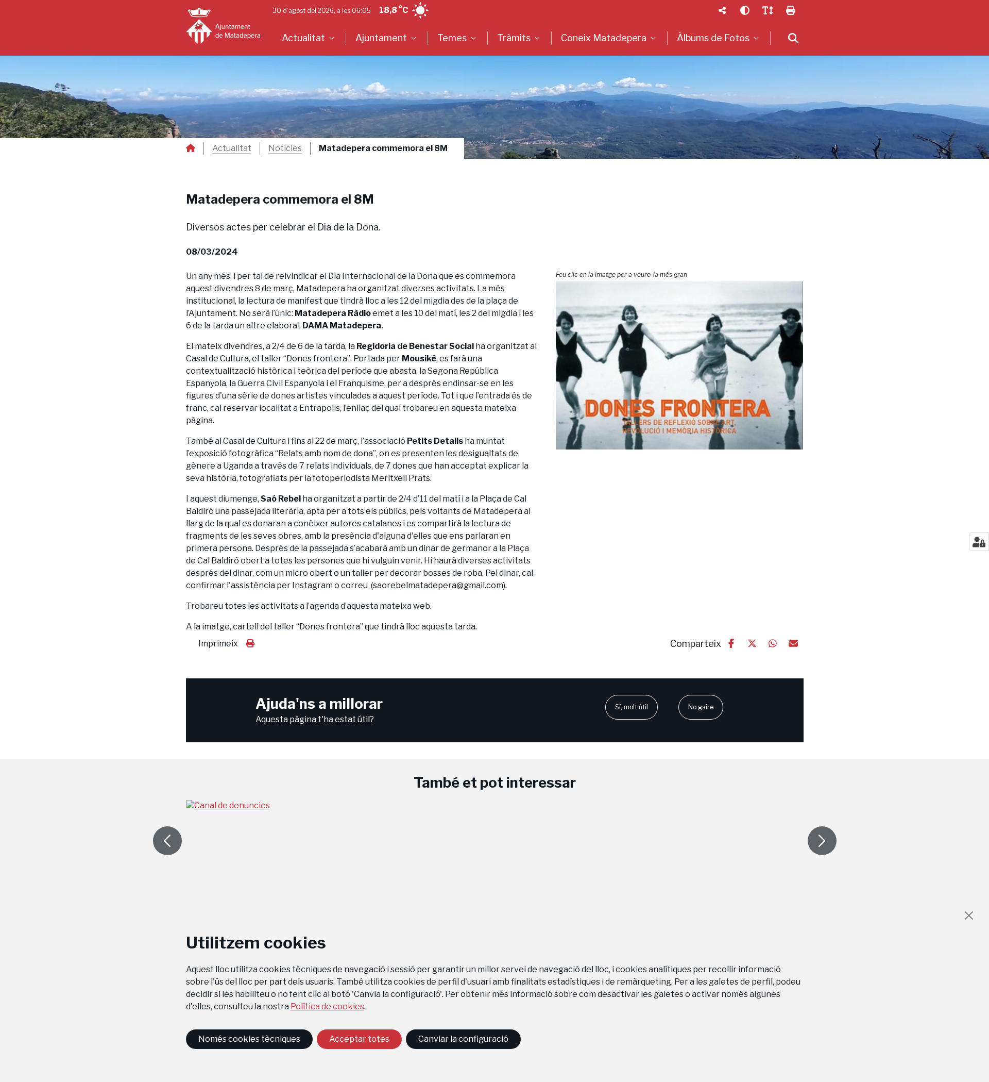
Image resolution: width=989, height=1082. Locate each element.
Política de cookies (327, 1006)
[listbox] (309, 38)
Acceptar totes (359, 1039)
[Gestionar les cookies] (979, 541)
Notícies (285, 148)
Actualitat (231, 148)
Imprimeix (218, 643)
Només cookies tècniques (249, 1039)
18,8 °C (393, 10)
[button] (680, 365)
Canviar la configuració (463, 1039)
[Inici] (223, 26)
